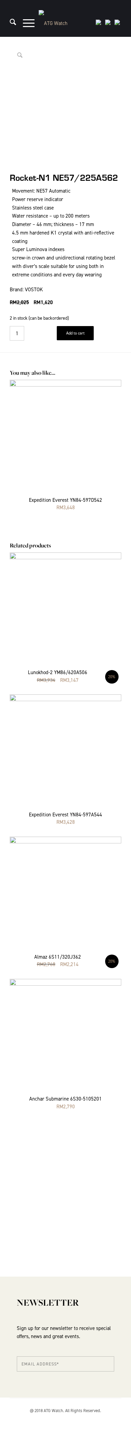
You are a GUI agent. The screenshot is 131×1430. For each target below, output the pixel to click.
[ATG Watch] (65, 23)
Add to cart (75, 333)
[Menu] (25, 23)
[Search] (9, 23)
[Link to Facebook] (116, 1418)
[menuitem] (9, 23)
